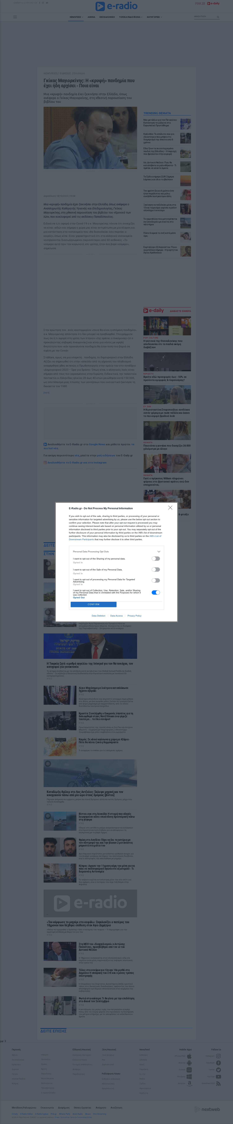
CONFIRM (94, 604)
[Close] (171, 509)
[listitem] (116, 551)
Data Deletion (98, 615)
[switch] (156, 558)
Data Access (116, 615)
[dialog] (116, 562)
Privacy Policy (134, 615)
